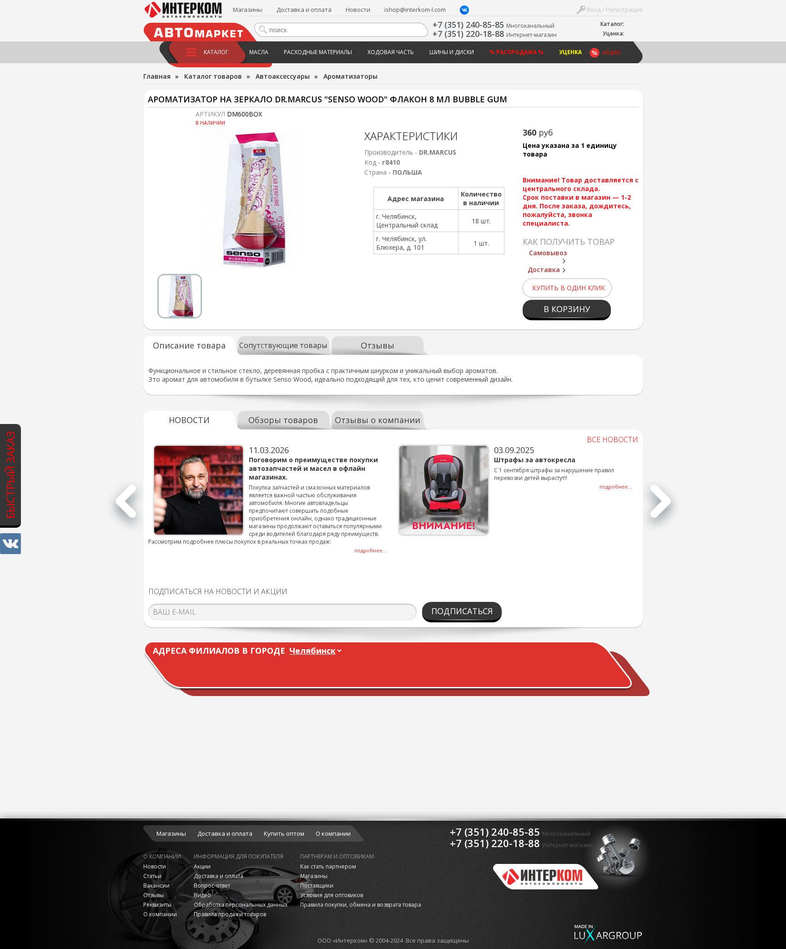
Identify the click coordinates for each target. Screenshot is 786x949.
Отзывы (377, 345)
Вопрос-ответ (212, 885)
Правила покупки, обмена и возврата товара (360, 905)
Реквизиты (157, 905)
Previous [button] (126, 506)
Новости (358, 9)
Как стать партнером (328, 866)
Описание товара (189, 345)
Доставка (544, 269)
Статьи (152, 876)
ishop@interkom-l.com (415, 9)
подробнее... (370, 550)
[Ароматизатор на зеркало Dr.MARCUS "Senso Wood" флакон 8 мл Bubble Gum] (251, 198)
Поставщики (316, 885)
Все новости (612, 439)
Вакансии (156, 885)
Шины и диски (451, 52)
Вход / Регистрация (614, 9)
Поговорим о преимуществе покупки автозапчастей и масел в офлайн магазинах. (313, 468)
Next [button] (661, 506)
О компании (333, 833)
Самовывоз (548, 252)
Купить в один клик (568, 287)
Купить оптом (284, 833)
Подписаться (462, 611)
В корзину (567, 308)
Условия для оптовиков (331, 895)
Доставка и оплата (304, 9)
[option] (251, 198)
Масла (258, 52)
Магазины (247, 9)
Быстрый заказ (10, 475)
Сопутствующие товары (283, 345)
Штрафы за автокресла (534, 459)
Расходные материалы (318, 52)
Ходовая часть (391, 52)
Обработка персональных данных (240, 905)
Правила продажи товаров (230, 914)
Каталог (216, 52)
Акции (611, 52)
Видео (202, 895)
